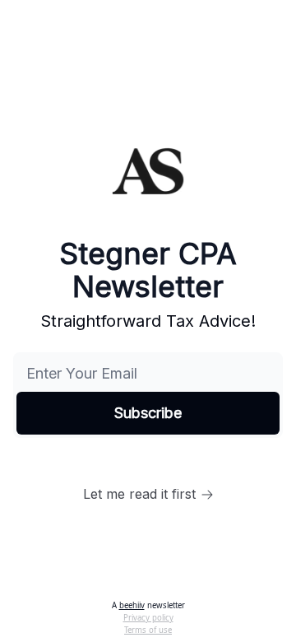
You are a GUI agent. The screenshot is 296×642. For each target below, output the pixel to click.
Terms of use (148, 630)
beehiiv (132, 605)
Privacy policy (148, 617)
